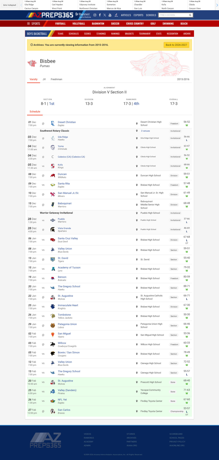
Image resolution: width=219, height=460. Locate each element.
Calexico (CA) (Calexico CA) (71, 156)
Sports (36, 23)
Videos (87, 434)
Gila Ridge (63, 138)
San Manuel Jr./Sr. (68, 194)
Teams (60, 33)
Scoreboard (176, 434)
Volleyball (78, 23)
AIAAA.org (132, 445)
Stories (131, 434)
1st (51, 103)
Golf (153, 23)
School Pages (176, 438)
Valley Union (65, 250)
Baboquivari (65, 205)
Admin (87, 445)
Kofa (60, 166)
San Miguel (64, 335)
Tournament (145, 33)
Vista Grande (64, 229)
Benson (62, 278)
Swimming (168, 23)
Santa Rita (64, 185)
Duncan (62, 176)
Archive (187, 33)
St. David (63, 260)
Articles (126, 15)
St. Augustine (65, 297)
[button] (217, 5)
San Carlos (64, 411)
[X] (105, 15)
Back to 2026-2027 (176, 44)
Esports (138, 15)
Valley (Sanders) (67, 392)
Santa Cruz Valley (68, 240)
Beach (184, 23)
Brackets (129, 33)
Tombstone (65, 316)
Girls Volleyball (9, 5)
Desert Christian (67, 124)
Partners (132, 441)
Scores (87, 33)
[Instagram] (95, 15)
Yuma (62, 147)
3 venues (145, 131)
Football (60, 23)
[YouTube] (110, 15)
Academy (88, 441)
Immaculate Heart (68, 307)
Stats (158, 33)
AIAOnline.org (177, 445)
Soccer (115, 23)
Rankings (115, 33)
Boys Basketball (37, 34)
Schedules (74, 33)
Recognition (172, 33)
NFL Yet (62, 401)
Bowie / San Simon (69, 354)
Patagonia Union (67, 326)
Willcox (67, 344)
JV (44, 79)
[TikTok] (116, 15)
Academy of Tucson (69, 269)
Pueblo (62, 220)
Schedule (35, 111)
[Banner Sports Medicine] (83, 15)
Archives (131, 438)
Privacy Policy (177, 441)
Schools (151, 15)
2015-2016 (183, 79)
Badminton (98, 23)
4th (136, 103)
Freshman (56, 79)
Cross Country (135, 23)
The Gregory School (69, 288)
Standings (101, 33)
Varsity (34, 79)
